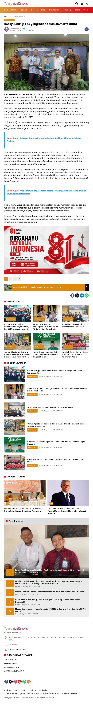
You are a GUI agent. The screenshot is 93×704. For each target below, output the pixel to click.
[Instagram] (15, 682)
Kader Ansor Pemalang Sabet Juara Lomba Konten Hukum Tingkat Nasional (46, 354)
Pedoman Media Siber (39, 690)
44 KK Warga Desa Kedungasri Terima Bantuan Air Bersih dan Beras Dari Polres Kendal (45, 326)
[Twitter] (77, 295)
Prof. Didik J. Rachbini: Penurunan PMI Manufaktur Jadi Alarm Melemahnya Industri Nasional (67, 510)
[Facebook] (72, 295)
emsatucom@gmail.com (19, 649)
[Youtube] (20, 682)
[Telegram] (82, 295)
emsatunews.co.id (16, 28)
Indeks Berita (20, 690)
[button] (76, 3)
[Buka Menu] (81, 3)
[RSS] (29, 682)
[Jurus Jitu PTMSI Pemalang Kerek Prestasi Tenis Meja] (75, 313)
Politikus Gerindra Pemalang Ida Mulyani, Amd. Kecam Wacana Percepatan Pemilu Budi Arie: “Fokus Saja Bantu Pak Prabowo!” (48, 582)
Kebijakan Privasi (71, 693)
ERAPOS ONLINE (10, 663)
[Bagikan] (87, 29)
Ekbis (8, 503)
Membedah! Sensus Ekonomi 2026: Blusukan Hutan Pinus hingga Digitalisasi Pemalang (23, 509)
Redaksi (7, 690)
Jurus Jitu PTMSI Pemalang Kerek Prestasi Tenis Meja (73, 325)
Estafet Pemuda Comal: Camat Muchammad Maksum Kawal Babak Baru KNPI (49, 592)
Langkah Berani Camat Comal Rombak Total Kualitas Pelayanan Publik (75, 354)
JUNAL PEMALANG (11, 659)
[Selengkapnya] (46, 629)
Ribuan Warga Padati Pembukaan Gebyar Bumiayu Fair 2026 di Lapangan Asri (17, 326)
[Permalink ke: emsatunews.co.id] (7, 29)
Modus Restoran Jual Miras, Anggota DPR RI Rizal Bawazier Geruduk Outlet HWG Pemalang (50, 610)
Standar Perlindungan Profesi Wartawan (22, 693)
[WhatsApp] (87, 295)
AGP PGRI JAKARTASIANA (14, 671)
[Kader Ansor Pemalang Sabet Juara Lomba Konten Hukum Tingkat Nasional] (46, 341)
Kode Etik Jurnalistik (52, 693)
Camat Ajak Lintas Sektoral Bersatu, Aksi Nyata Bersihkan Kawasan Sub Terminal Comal (17, 354)
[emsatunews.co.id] (16, 3)
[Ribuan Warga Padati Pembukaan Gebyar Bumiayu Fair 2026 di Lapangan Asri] (17, 313)
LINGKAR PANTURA (11, 667)
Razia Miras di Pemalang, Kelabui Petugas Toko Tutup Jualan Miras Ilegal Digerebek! (47, 601)
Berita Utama (9, 20)
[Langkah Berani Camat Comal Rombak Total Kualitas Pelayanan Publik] (75, 341)
